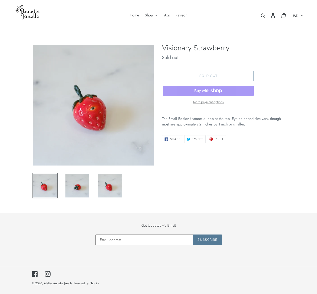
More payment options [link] (208, 102)
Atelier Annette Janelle (58, 283)
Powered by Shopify (86, 283)
